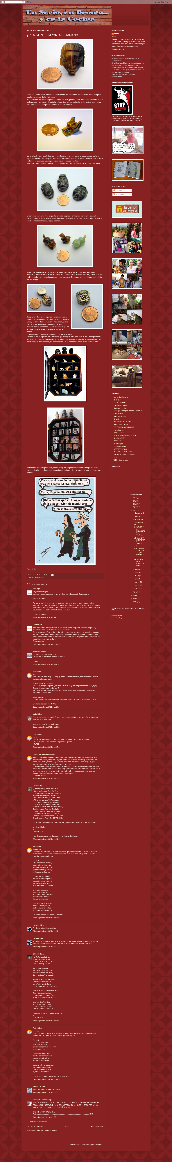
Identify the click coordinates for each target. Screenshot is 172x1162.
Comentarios (119, 194)
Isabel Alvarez (38, 651)
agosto (137, 569)
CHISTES (117, 400)
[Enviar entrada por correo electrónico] (52, 575)
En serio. (117, 419)
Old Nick (36, 786)
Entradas (118, 190)
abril (136, 579)
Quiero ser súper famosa (42, 754)
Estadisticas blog (117, 618)
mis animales (118, 430)
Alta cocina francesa (121, 397)
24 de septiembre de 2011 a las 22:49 (46, 1079)
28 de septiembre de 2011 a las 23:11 (46, 1093)
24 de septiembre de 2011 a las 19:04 (46, 1021)
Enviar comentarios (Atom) (47, 1130)
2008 (135, 598)
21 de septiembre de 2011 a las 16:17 (46, 727)
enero (137, 588)
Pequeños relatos (120, 446)
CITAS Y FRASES (120, 403)
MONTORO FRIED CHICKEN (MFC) (139, 562)
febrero (137, 585)
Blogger (99, 1145)
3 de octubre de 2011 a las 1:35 (44, 1117)
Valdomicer (37, 1086)
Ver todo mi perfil (118, 49)
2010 (135, 592)
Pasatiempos (118, 444)
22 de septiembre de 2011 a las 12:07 (46, 839)
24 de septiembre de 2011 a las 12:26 (46, 947)
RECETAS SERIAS (120, 449)
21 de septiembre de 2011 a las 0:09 (46, 664)
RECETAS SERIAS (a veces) (124, 455)
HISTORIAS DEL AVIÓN (122, 422)
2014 (135, 501)
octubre (138, 519)
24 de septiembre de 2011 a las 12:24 (46, 931)
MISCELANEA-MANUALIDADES (125, 435)
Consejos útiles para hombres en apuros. (129, 411)
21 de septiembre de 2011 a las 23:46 (46, 778)
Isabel (35, 714)
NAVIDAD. (117, 441)
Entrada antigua (97, 1127)
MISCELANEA (39, 577)
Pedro (35, 672)
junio (137, 573)
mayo (137, 576)
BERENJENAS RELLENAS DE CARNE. (139, 531)
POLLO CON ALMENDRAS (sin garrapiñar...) (139, 553)
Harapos (36, 925)
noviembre (139, 516)
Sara (35, 589)
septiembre (139, 522)
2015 (135, 498)
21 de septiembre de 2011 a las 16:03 (46, 707)
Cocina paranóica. (120, 408)
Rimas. (116, 457)
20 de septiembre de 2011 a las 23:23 (46, 617)
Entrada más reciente (35, 1127)
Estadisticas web (117, 615)
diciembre (138, 513)
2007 (135, 602)
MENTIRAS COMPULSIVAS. (124, 427)
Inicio (67, 1127)
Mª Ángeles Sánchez (41, 1100)
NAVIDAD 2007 (119, 438)
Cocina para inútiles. (121, 405)
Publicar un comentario (38, 1122)
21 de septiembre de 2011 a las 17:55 (46, 747)
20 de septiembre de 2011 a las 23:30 (46, 644)
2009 (135, 595)
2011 (135, 510)
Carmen (36, 625)
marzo (137, 582)
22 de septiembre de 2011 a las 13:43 (46, 918)
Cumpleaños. (118, 413)
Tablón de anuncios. (121, 460)
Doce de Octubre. (120, 416)
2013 (135, 504)
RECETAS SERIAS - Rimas (123, 452)
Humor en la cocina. (121, 424)
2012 (135, 507)
